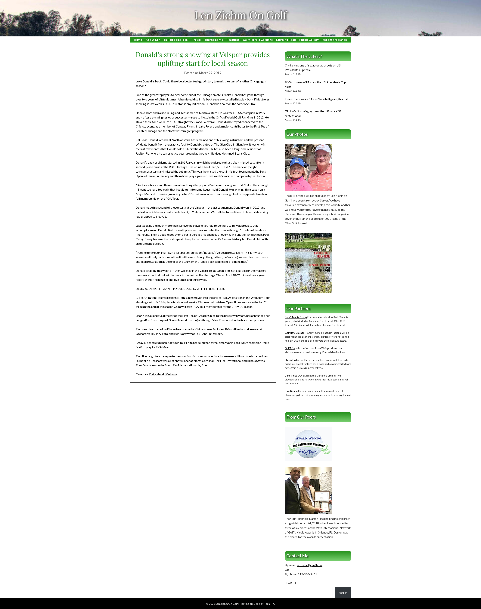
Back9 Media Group (296, 317)
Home (138, 39)
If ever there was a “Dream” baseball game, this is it (316, 99)
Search (290, 583)
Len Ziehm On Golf (240, 14)
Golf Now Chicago (295, 332)
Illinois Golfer (292, 359)
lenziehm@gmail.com (309, 565)
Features (233, 39)
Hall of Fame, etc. (176, 39)
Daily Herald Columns (258, 39)
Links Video (291, 375)
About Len (153, 39)
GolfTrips (290, 348)
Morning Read (286, 39)
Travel (196, 39)
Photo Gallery (309, 39)
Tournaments (213, 39)
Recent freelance (334, 39)
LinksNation (291, 390)
